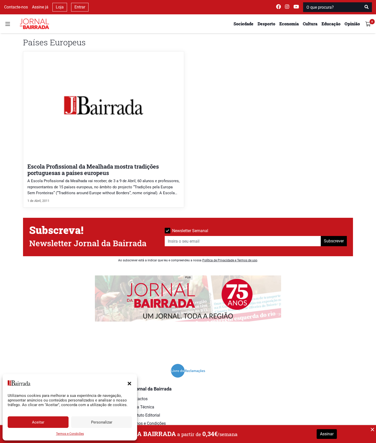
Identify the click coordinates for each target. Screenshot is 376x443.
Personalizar (101, 422)
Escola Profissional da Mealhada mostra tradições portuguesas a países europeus (93, 170)
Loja (60, 7)
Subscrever (334, 241)
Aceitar (38, 422)
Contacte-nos (16, 7)
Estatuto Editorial (144, 415)
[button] (129, 383)
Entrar (79, 7)
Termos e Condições (70, 434)
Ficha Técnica (141, 407)
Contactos (138, 398)
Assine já (40, 7)
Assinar (327, 433)
